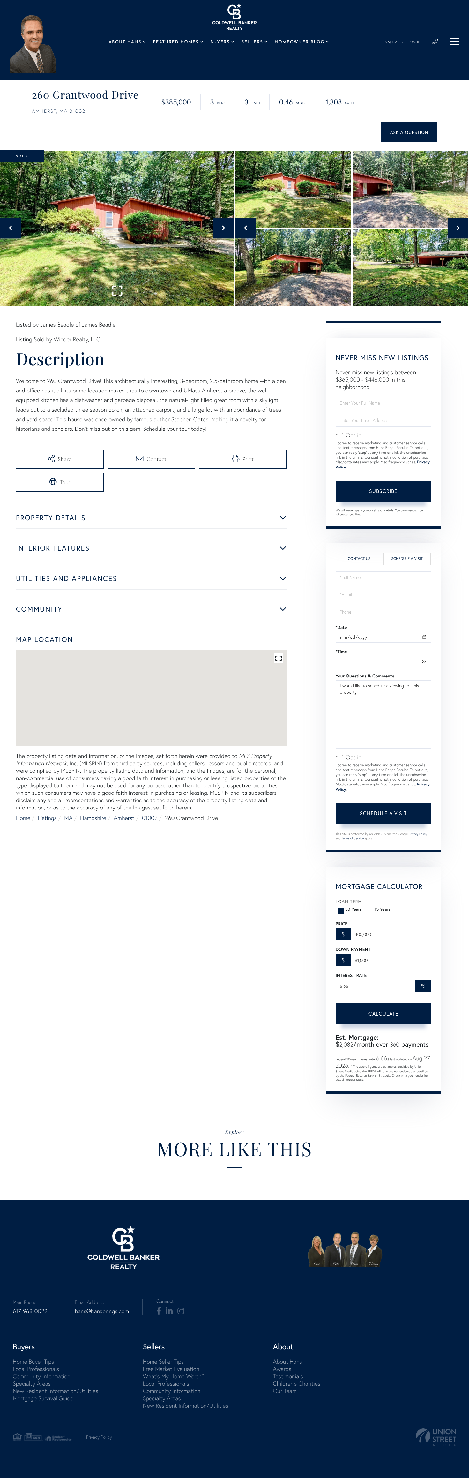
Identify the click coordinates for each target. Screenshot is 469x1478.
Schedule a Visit (407, 558)
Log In (414, 42)
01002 (150, 818)
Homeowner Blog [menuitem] (299, 42)
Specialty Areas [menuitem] (32, 1383)
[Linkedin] (169, 1311)
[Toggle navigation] (454, 41)
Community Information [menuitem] (41, 1376)
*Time (341, 651)
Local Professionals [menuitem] (36, 1369)
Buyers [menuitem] (220, 42)
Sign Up (389, 42)
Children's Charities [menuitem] (296, 1383)
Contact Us (359, 558)
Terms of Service (352, 838)
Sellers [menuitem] (252, 42)
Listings (47, 818)
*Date (341, 627)
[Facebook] (158, 1311)
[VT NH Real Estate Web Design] (436, 1437)
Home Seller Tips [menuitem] (163, 1361)
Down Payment (353, 949)
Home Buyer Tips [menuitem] (33, 1361)
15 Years (383, 909)
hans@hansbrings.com (102, 1311)
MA (68, 818)
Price (341, 923)
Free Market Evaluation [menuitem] (171, 1369)
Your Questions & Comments (365, 676)
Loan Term (349, 901)
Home (23, 818)
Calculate (383, 1013)
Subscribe (383, 491)
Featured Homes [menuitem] (176, 42)
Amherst (124, 818)
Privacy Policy (418, 834)
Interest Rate (351, 975)
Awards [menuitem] (282, 1369)
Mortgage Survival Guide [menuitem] (43, 1398)
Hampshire (93, 818)
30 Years (353, 909)
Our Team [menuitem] (284, 1391)
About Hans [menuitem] (124, 42)
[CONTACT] (409, 132)
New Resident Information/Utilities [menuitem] (55, 1391)
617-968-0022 (30, 1311)
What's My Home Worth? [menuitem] (174, 1376)
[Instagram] (180, 1311)
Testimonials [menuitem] (288, 1376)
